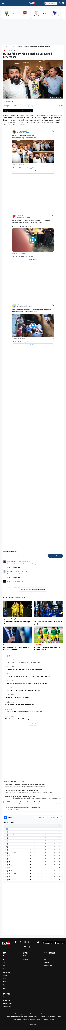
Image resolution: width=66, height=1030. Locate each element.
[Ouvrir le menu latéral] (3, 3)
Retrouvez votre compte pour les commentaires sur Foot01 (22, 1016)
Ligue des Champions (10, 619)
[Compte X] (16, 942)
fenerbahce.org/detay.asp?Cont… (25, 138)
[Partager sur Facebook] (19, 105)
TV (4, 644)
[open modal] (63, 3)
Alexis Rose (9, 101)
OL (4, 50)
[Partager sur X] (24, 105)
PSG (35, 619)
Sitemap (52, 1019)
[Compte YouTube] (38, 942)
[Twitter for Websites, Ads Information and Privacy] (53, 164)
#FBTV (37, 312)
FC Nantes (37, 644)
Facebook (45, 1019)
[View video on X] (33, 240)
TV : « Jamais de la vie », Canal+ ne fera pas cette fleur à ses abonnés (27, 676)
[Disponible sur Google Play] (47, 942)
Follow (27, 132)
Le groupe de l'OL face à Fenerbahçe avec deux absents (23, 712)
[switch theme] (60, 3)
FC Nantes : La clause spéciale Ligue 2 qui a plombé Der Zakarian (26, 683)
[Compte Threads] (29, 947)
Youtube (25, 1019)
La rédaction (42, 1016)
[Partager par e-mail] (37, 105)
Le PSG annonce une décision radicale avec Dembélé (22, 690)
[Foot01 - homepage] (33, 3)
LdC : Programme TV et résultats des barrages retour (22, 662)
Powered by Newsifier (33, 1024)
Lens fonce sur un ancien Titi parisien (17, 697)
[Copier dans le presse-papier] (33, 105)
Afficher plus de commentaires (33, 589)
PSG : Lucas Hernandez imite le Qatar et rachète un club (23, 669)
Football (59, 1016)
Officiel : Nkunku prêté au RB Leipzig (17, 719)
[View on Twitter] (53, 132)
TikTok (38, 1019)
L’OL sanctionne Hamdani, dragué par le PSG (19, 704)
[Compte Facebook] (20, 942)
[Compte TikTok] (34, 942)
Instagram (32, 1019)
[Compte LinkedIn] (29, 942)
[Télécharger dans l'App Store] (59, 942)
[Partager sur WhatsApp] (15, 105)
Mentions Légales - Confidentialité (23, 1014)
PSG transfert (51, 1016)
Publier (55, 556)
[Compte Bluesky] (25, 947)
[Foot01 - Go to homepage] (7, 944)
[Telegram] (28, 105)
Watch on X (48, 230)
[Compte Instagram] (25, 942)
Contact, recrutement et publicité (42, 1014)
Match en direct (17, 1019)
